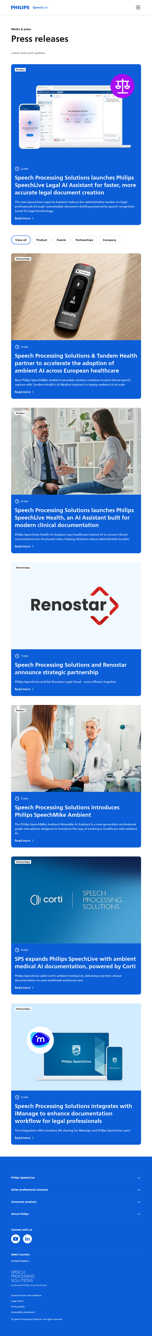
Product (41, 239)
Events (61, 239)
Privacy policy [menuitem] (18, 1307)
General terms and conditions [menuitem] (26, 1295)
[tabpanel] (76, 699)
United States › (20, 1261)
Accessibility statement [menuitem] (23, 1312)
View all (21, 239)
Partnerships (84, 239)
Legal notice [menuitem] (17, 1301)
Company (109, 239)
